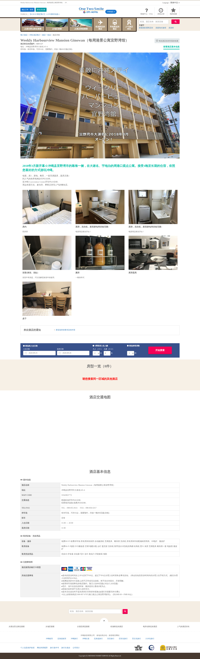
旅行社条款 (65, 648)
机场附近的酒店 (100, 28)
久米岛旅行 (149, 639)
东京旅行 (110, 639)
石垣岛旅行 (123, 639)
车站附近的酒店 (114, 28)
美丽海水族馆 (161, 28)
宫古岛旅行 (136, 639)
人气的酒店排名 (183, 626)
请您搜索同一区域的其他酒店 (100, 378)
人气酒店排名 (129, 28)
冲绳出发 (85, 639)
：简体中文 (170, 3)
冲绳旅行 (74, 639)
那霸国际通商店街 (146, 28)
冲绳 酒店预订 (34, 35)
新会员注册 (41, 10)
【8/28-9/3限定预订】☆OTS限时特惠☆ (44, 14)
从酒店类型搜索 (81, 29)
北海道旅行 (98, 639)
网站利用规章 (42, 648)
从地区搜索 (57, 29)
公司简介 (76, 648)
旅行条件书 (54, 648)
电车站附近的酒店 (150, 626)
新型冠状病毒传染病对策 (65, 330)
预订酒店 (23, 35)
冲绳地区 (110, 12)
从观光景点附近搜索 (32, 29)
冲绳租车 (49, 639)
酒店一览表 (46, 35)
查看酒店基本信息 (171, 47)
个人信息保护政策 (27, 648)
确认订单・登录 (27, 10)
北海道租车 (61, 639)
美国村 (171, 28)
